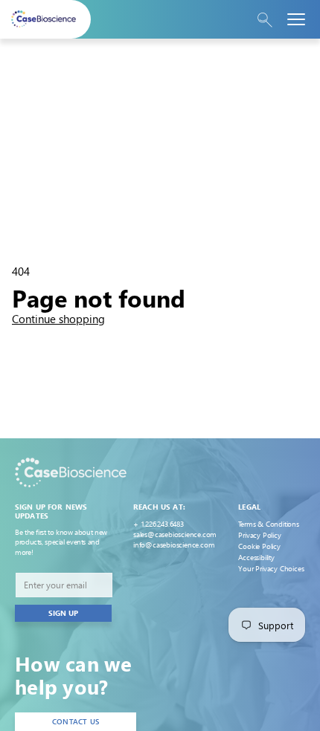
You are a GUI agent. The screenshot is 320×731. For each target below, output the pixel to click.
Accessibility (256, 557)
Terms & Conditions (268, 523)
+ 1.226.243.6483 (158, 523)
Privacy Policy (259, 534)
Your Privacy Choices (271, 568)
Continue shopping (58, 318)
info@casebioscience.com (173, 544)
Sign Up (62, 612)
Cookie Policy (259, 546)
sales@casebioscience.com (175, 534)
